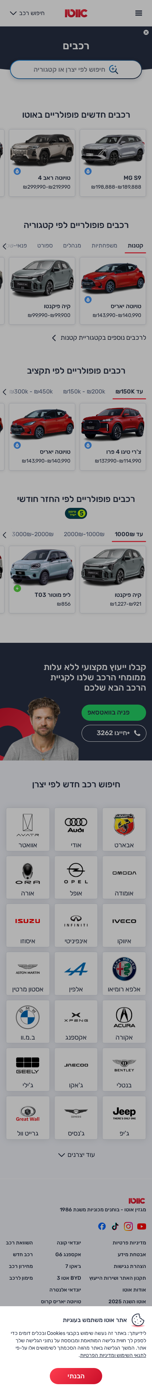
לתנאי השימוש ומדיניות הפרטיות (113, 1355)
